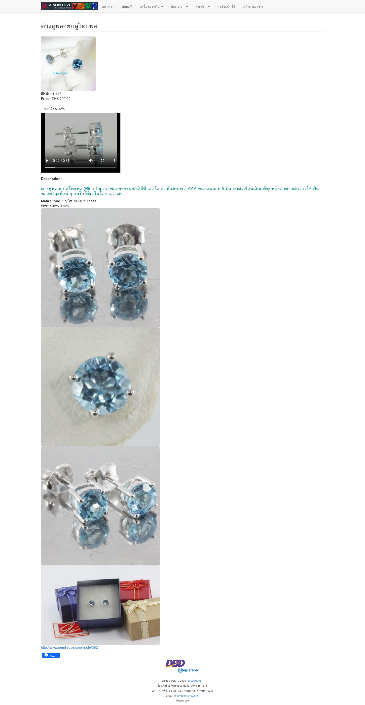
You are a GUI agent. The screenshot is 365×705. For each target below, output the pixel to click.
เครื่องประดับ (150, 6)
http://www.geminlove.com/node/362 (69, 647)
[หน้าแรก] (69, 6)
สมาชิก (201, 6)
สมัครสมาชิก (253, 6)
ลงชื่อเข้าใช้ (226, 6)
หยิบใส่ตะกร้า (54, 108)
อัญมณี (127, 6)
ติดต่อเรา (178, 6)
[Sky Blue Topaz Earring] (182, 605)
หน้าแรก (108, 6)
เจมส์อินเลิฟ (194, 680)
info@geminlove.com (186, 695)
